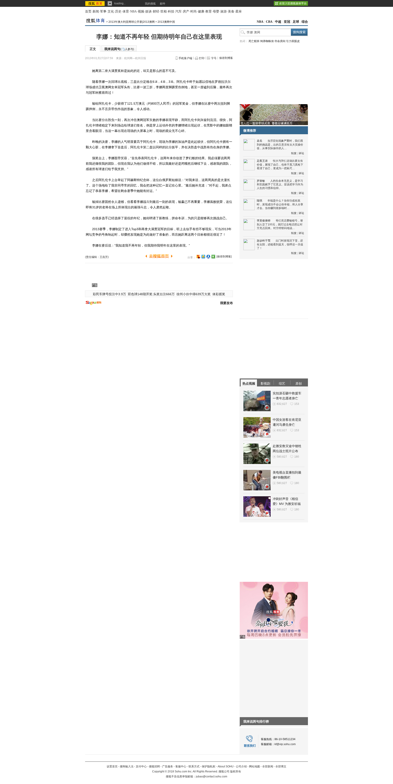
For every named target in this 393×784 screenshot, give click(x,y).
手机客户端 (185, 58)
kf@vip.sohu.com (285, 744)
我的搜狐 (150, 3)
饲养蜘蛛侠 (267, 41)
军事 (103, 11)
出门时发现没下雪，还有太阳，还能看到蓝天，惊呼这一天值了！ (280, 244)
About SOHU (226, 766)
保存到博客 (226, 58)
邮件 (162, 3)
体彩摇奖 (218, 294)
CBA (269, 21)
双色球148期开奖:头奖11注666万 (151, 294)
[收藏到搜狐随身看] (213, 256)
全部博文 (280, 766)
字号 (214, 58)
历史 (118, 11)
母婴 (216, 11)
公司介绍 (241, 766)
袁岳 (259, 140)
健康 (201, 11)
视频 (141, 11)
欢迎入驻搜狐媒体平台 (293, 3)
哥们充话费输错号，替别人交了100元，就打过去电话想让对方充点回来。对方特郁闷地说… (280, 224)
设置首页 (112, 766)
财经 (156, 11)
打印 (201, 58)
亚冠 (287, 21)
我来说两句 (119, 49)
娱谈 (148, 11)
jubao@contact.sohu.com (211, 776)
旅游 (223, 11)
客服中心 (180, 766)
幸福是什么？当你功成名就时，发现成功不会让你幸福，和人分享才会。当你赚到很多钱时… (280, 204)
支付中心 (141, 766)
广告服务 (167, 766)
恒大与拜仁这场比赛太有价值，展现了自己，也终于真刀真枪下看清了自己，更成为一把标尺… (280, 164)
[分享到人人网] (208, 256)
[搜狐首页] (95, 3)
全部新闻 (267, 766)
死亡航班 (254, 41)
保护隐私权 (208, 766)
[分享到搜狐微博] (198, 256)
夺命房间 (280, 41)
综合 (305, 21)
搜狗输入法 (127, 766)
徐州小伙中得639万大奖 (193, 294)
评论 (301, 153)
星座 (238, 11)
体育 (126, 11)
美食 (231, 11)
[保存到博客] (224, 256)
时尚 (193, 11)
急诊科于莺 (263, 240)
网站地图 (254, 766)
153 (296, 404)
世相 (163, 11)
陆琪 (259, 200)
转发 (294, 153)
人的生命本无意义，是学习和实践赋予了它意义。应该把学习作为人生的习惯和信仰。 (280, 184)
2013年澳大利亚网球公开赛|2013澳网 (131, 21)
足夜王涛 (262, 160)
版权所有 (235, 771)
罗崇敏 (261, 180)
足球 (296, 21)
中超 (278, 21)
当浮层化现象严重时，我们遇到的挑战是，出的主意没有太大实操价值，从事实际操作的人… (280, 144)
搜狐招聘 (154, 766)
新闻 (96, 11)
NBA (133, 11)
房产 (186, 11)
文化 (111, 11)
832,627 (282, 404)
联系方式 (194, 766)
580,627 (282, 456)
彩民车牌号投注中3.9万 (109, 294)
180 (296, 456)
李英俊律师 (263, 220)
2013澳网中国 (166, 21)
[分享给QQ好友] (203, 256)
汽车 (178, 11)
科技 (171, 11)
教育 (208, 11)
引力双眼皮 (293, 41)
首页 (88, 11)
